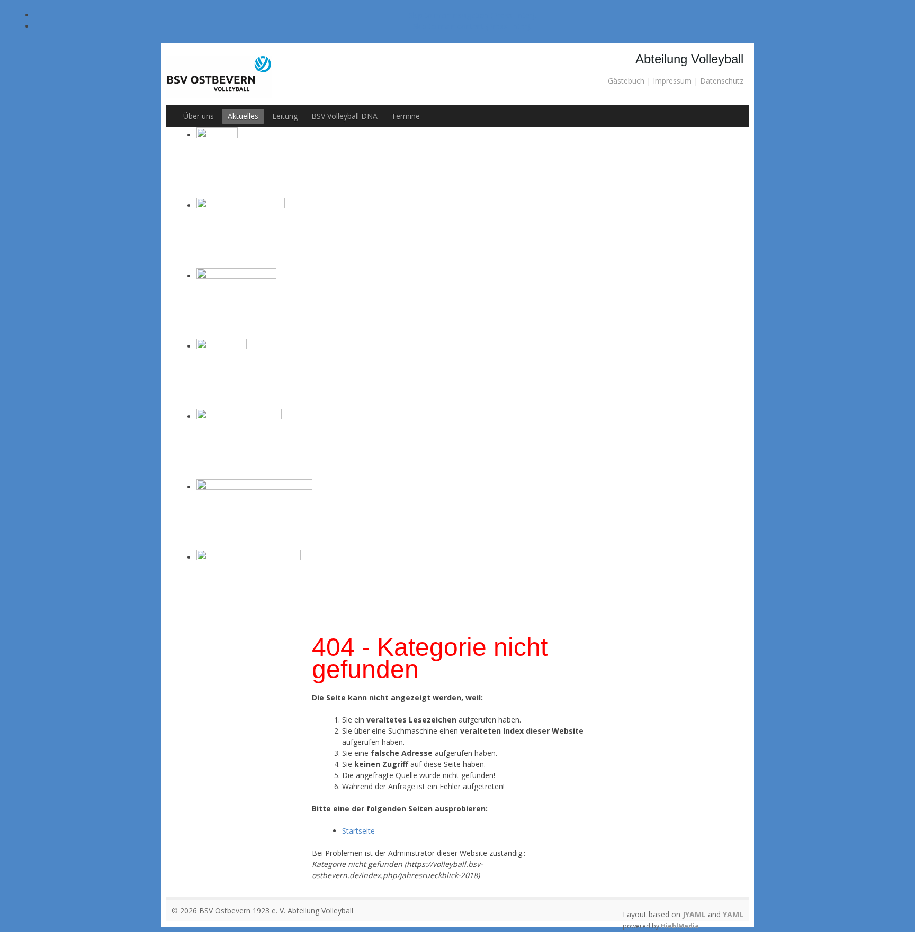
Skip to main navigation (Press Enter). (472, 15)
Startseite (358, 831)
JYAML (694, 914)
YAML (733, 914)
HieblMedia (680, 925)
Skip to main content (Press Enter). (472, 26)
